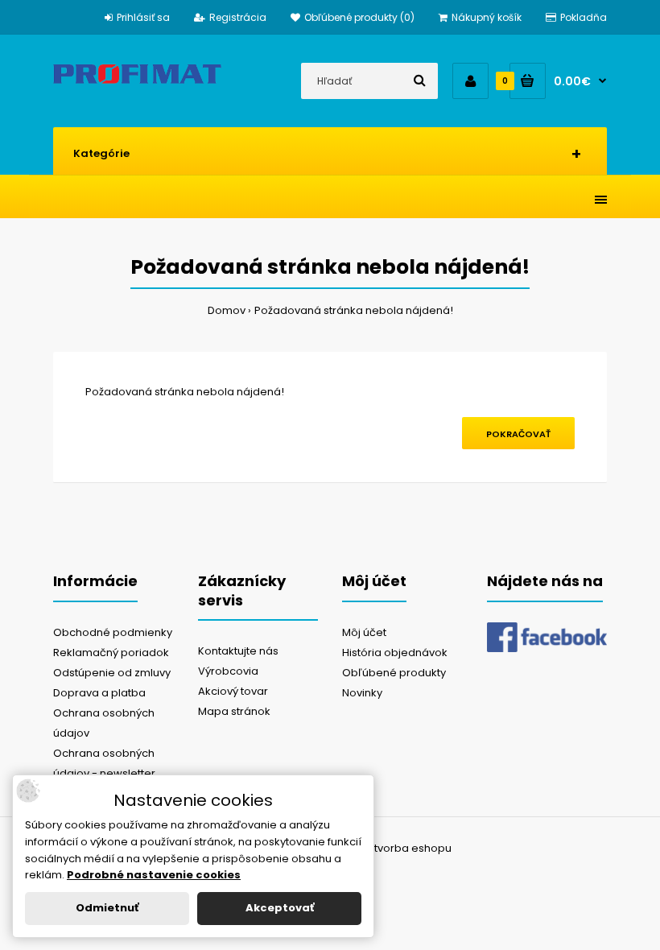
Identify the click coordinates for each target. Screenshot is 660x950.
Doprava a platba (99, 692)
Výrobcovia (228, 671)
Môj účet (364, 632)
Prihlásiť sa (143, 17)
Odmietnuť (107, 907)
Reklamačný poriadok (111, 652)
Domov (226, 310)
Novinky (362, 692)
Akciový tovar (233, 691)
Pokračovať (518, 434)
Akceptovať (279, 907)
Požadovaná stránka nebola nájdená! (353, 310)
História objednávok (395, 652)
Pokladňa (583, 17)
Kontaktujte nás (238, 651)
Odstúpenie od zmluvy (112, 672)
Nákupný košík (487, 17)
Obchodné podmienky (112, 632)
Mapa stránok (234, 711)
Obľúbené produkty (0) (359, 17)
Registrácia (237, 17)
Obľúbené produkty (394, 672)
